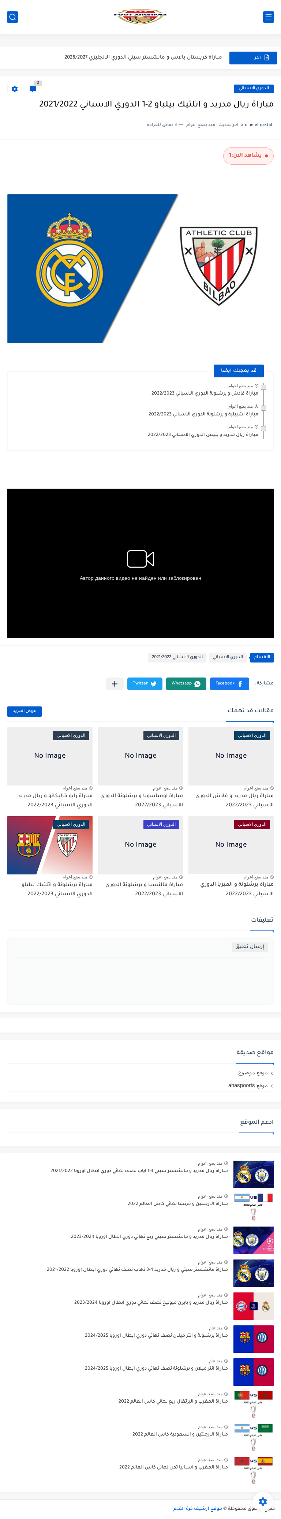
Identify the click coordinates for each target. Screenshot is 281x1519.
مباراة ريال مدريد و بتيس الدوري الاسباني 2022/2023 (203, 435)
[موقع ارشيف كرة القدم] (140, 17)
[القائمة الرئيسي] (268, 17)
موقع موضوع (253, 1072)
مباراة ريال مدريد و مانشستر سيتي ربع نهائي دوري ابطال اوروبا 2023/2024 (149, 1237)
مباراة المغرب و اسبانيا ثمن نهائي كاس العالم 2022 (173, 1467)
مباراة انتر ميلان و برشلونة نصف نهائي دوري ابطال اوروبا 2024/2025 (156, 1368)
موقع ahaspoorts (248, 1085)
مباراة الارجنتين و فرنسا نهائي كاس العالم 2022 (178, 1204)
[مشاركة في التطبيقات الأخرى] (115, 684)
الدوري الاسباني (254, 88)
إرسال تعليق (249, 947)
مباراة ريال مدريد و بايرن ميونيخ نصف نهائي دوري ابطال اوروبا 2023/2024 (151, 1303)
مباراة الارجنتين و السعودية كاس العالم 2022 (180, 1434)
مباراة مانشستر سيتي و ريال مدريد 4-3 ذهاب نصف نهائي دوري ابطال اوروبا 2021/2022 (137, 1270)
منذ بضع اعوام (240, 385)
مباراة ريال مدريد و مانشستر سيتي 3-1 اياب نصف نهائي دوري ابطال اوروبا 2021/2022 (139, 1171)
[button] (229, 684)
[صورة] (253, 1174)
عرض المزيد (24, 711)
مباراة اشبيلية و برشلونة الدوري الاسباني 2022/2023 (203, 414)
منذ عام (215, 1327)
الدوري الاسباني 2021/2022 (177, 657)
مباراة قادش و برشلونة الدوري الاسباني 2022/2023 (204, 393)
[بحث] (12, 17)
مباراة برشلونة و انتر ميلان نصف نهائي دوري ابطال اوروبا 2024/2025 (156, 1336)
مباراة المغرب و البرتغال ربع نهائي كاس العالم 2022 (173, 1401)
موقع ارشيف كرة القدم (197, 1509)
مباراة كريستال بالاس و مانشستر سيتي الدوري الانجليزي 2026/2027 (143, 57)
